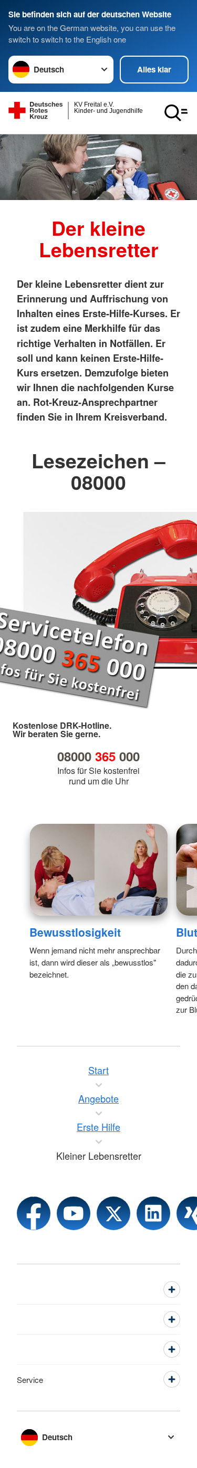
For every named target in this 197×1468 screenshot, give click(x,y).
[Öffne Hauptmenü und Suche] (176, 112)
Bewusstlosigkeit (75, 932)
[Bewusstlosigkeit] (98, 870)
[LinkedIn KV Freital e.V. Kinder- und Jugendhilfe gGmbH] (153, 1213)
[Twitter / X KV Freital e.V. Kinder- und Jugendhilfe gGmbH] (113, 1213)
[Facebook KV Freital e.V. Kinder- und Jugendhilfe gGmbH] (33, 1213)
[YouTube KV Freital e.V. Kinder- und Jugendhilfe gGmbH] (73, 1213)
